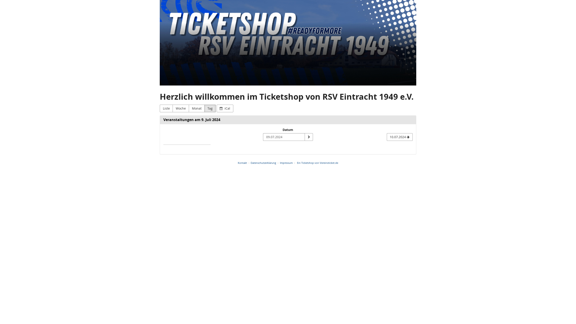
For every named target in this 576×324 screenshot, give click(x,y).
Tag (210, 108)
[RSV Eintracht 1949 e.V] (288, 43)
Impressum (286, 162)
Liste (166, 108)
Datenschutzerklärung (263, 162)
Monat (197, 108)
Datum (288, 130)
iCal (227, 108)
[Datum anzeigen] (309, 137)
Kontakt (242, 162)
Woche (181, 108)
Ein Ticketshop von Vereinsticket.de (317, 162)
